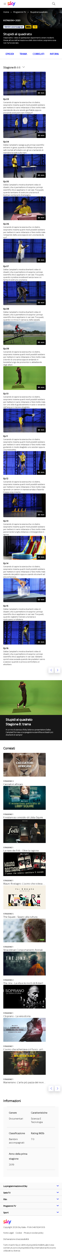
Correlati (38, 53)
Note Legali (8, 1233)
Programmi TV (19, 12)
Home (6, 12)
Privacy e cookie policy (33, 1233)
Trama (23, 53)
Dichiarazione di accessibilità (16, 1239)
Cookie (19, 1233)
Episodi (10, 53)
